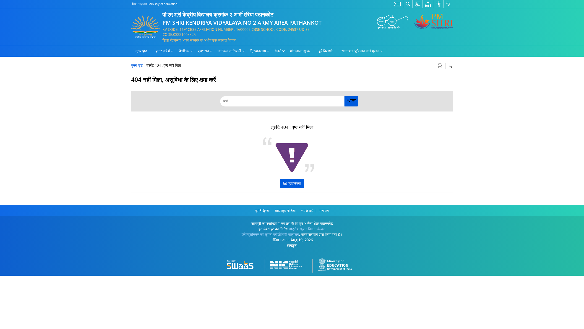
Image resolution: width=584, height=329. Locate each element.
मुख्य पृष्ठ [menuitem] (141, 50)
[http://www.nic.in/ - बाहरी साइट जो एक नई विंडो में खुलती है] (288, 264)
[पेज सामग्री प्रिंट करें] (440, 65)
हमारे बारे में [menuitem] (163, 50)
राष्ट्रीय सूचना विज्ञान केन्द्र (307, 228)
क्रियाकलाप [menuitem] (258, 50)
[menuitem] (397, 4)
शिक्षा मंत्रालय (139, 4)
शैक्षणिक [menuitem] (184, 50)
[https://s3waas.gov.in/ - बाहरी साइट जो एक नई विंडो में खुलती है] (243, 264)
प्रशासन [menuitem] (203, 50)
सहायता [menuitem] (324, 210)
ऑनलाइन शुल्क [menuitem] (300, 50)
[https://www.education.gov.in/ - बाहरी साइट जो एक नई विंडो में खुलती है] (337, 264)
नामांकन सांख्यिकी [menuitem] (229, 50)
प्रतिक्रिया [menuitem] (262, 210)
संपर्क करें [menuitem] (307, 210)
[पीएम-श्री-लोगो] (433, 21)
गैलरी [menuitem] (278, 50)
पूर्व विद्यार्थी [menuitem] (326, 50)
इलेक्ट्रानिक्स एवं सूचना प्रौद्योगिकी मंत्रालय (270, 234)
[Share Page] (450, 65)
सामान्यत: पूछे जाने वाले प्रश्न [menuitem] (360, 50)
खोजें (353, 100)
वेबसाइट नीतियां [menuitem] (285, 210)
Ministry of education (163, 4)
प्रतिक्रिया (294, 183)
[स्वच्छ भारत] (392, 21)
